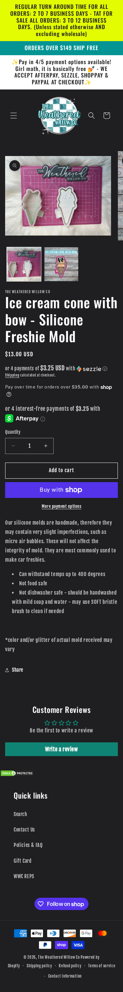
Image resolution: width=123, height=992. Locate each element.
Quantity (12, 432)
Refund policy (70, 966)
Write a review (61, 749)
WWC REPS (24, 876)
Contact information (65, 976)
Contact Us (24, 830)
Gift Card (22, 861)
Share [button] (17, 670)
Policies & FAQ (28, 845)
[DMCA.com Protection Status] (17, 775)
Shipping (12, 375)
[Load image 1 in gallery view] (24, 264)
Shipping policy (39, 966)
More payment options (61, 506)
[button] (13, 115)
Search (20, 814)
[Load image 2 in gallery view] (61, 264)
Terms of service (101, 966)
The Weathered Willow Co (59, 957)
